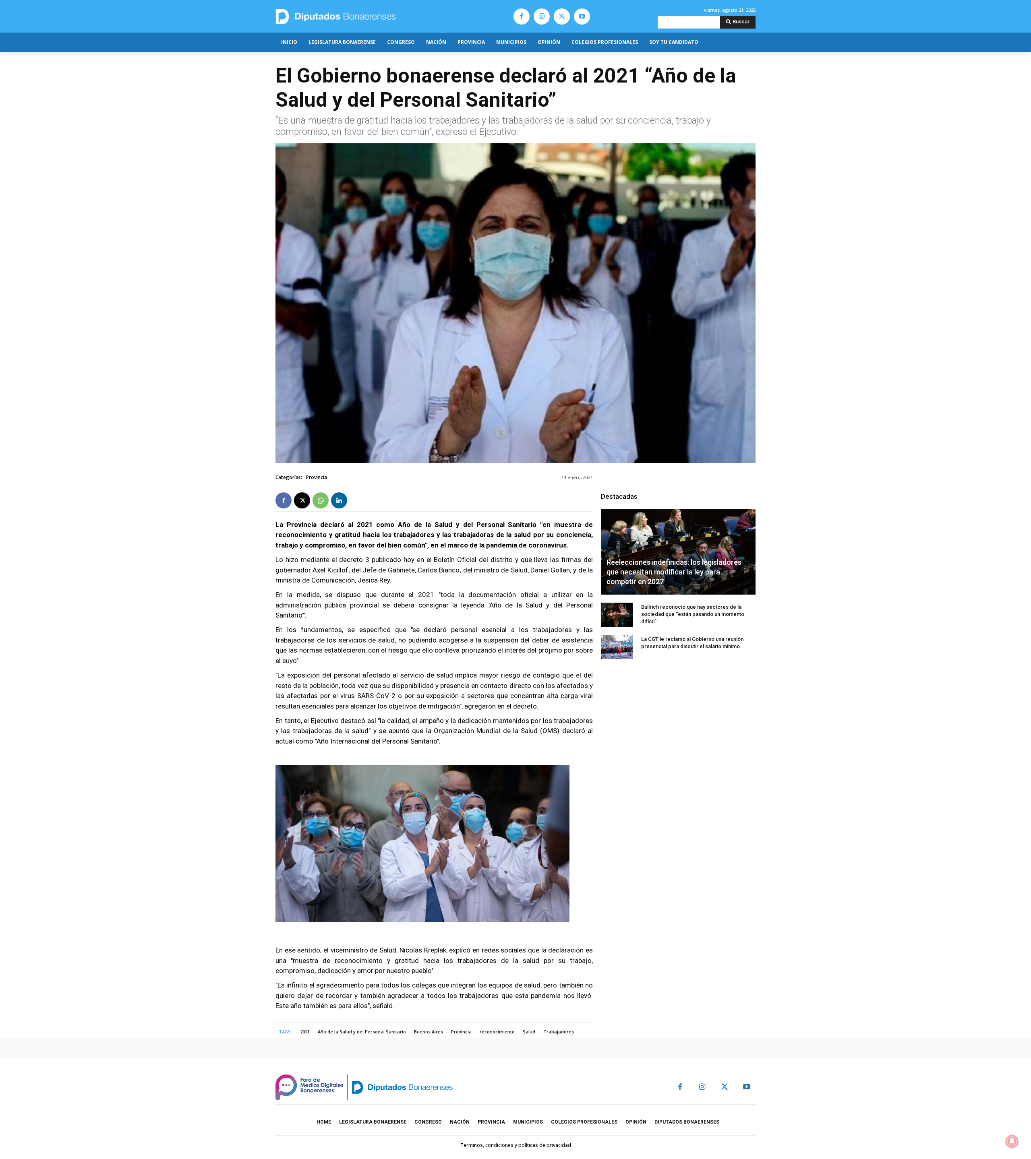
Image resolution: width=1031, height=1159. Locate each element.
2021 (305, 1032)
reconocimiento (497, 1032)
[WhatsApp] (321, 500)
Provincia (316, 477)
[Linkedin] (339, 500)
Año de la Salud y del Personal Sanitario (362, 1032)
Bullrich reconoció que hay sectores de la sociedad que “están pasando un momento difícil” (692, 614)
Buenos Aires (428, 1032)
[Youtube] (582, 16)
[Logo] (373, 16)
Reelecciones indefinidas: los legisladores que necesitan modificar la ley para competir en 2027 (674, 572)
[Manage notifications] (1012, 1141)
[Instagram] (542, 16)
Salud (529, 1032)
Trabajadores (558, 1032)
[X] (562, 16)
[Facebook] (521, 16)
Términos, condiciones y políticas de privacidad (515, 1145)
